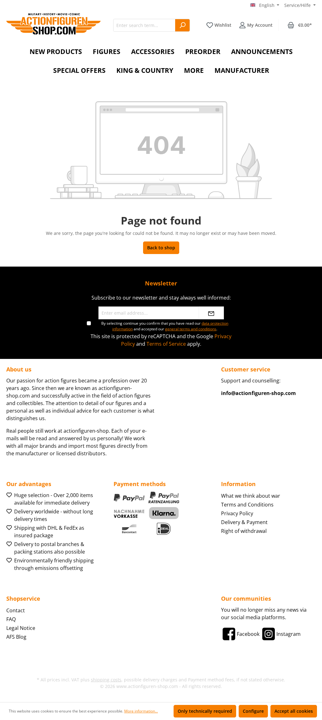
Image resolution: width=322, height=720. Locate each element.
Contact (15, 610)
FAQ (11, 619)
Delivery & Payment (244, 522)
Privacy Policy (237, 513)
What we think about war (250, 495)
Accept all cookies (294, 711)
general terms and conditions (190, 329)
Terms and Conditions (247, 504)
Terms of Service (166, 343)
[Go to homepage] (53, 24)
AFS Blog (16, 636)
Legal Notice (20, 628)
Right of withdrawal (244, 531)
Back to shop (161, 248)
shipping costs (106, 680)
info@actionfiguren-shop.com (258, 393)
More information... (141, 711)
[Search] (182, 25)
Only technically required (205, 711)
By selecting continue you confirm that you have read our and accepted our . (164, 326)
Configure (253, 711)
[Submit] (211, 312)
